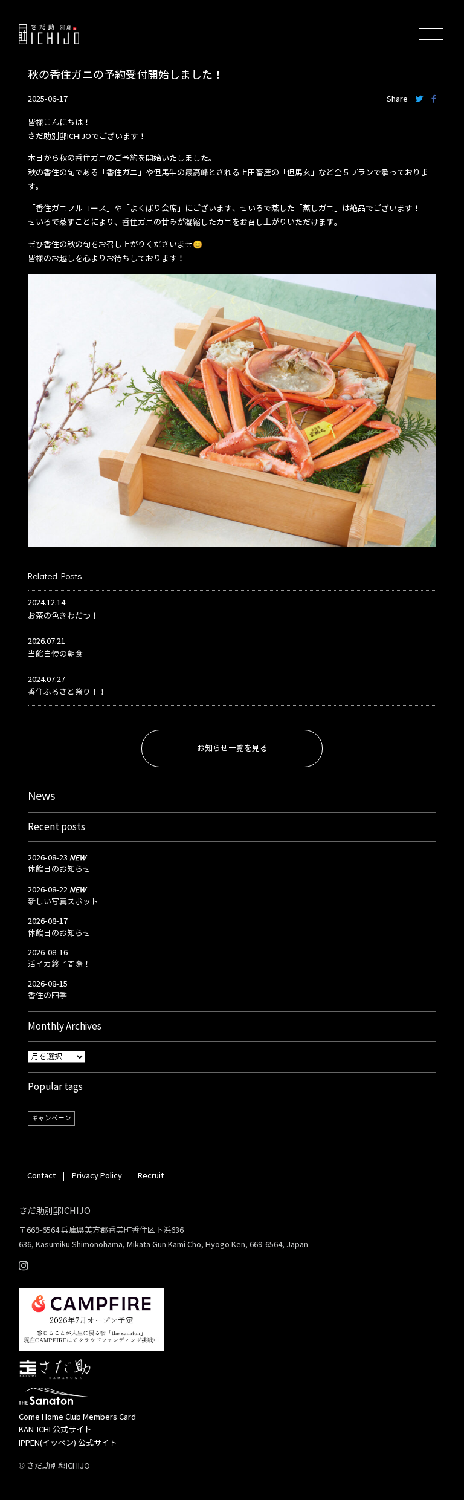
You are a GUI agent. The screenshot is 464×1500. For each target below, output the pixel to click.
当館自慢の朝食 (55, 654)
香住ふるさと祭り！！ (67, 692)
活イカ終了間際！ (59, 964)
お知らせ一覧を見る (232, 748)
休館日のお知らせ (59, 869)
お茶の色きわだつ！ (63, 616)
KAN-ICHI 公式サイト (55, 1430)
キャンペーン (51, 1118)
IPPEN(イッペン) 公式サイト (68, 1443)
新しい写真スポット (63, 902)
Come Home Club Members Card (77, 1417)
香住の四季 (47, 996)
